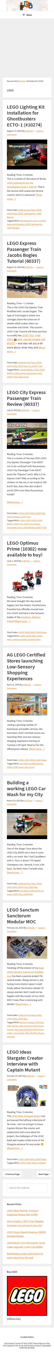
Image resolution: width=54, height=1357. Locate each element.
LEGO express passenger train (27, 373)
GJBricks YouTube (26, 210)
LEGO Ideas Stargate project (26, 1116)
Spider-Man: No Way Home (31, 1033)
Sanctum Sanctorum (33, 1029)
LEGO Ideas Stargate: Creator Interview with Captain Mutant (25, 1061)
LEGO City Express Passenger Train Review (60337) (26, 398)
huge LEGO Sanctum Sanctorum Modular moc (25, 972)
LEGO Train (37, 366)
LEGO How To (24, 366)
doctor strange (27, 1022)
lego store (29, 767)
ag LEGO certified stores (31, 763)
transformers (34, 639)
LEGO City (40, 513)
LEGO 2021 (30, 1159)
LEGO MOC (28, 894)
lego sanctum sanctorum (31, 1026)
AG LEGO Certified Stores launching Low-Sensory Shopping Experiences (26, 667)
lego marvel (12, 1026)
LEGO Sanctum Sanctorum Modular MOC (23, 916)
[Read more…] (15, 502)
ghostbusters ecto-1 (29, 220)
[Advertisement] (27, 46)
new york (19, 1029)
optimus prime (20, 639)
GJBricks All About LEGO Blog (27, 5)
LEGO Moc (33, 887)
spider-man (12, 1033)
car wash (24, 890)
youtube (11, 1036)
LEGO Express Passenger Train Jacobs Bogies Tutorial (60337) (24, 252)
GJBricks (39, 1022)
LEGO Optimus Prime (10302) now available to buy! (27, 549)
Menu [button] (29, 14)
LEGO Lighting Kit (26, 213)
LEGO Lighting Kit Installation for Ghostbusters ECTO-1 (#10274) (26, 116)
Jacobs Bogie (26, 369)
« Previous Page (12, 1174)
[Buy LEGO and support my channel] (27, 1314)
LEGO (38, 210)
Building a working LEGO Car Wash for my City (26, 789)
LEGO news (18, 767)
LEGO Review (13, 227)
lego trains (24, 376)
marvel (10, 1029)
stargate (42, 1162)
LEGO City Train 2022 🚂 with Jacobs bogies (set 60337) (26, 339)
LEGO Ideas (41, 1159)
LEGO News (41, 632)
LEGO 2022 (12, 213)
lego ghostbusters (16, 224)
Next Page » (44, 1174)
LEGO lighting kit (33, 224)
